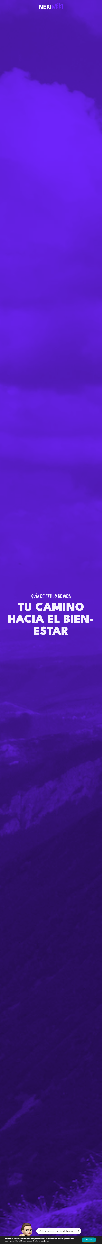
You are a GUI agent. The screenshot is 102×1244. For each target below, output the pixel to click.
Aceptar (89, 1240)
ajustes (46, 1241)
